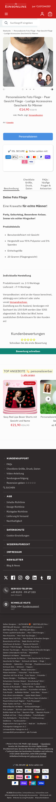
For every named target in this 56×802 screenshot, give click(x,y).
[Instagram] (20, 577)
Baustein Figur (28, 712)
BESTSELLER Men (40, 624)
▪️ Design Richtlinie (13, 506)
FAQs (13, 606)
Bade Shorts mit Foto (30, 641)
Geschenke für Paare (11, 661)
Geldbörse (7, 721)
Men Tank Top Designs (26, 635)
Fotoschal (23, 672)
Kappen (29, 667)
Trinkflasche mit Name (27, 678)
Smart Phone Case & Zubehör (35, 698)
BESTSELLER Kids (10, 630)
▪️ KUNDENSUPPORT (16, 458)
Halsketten (18, 664)
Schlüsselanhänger (32, 706)
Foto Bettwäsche (10, 718)
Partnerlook (25, 655)
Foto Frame (27, 704)
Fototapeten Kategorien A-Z (14, 726)
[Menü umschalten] (6, 14)
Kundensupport (31, 606)
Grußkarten (41, 723)
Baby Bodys (40, 687)
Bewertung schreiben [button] (28, 351)
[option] (28, 62)
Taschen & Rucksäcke (11, 687)
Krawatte (10, 122)
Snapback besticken (11, 670)
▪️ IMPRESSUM (12, 551)
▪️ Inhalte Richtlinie (14, 502)
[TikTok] (49, 577)
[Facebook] (13, 577)
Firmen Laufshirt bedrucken (14, 632)
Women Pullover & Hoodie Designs (36, 650)
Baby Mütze (8, 689)
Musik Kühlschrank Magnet (14, 701)
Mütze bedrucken (28, 670)
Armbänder (7, 664)
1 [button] (22, 89)
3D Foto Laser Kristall (24, 709)
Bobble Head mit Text (11, 712)
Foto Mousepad (33, 701)
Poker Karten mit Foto (12, 704)
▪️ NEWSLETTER (13, 559)
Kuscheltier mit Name (37, 689)
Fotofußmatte (39, 715)
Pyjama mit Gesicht (30, 644)
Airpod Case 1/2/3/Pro (12, 698)
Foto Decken (24, 718)
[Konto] (42, 12)
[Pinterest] (27, 577)
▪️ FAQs (7, 464)
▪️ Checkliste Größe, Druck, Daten (21, 468)
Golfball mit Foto (9, 715)
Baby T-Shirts (28, 687)
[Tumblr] (42, 577)
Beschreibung (11, 188)
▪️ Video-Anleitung (13, 473)
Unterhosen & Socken (12, 644)
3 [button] (30, 89)
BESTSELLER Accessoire (32, 627)
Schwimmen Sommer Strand (14, 681)
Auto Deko (35, 692)
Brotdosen (7, 684)
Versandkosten (36, 115)
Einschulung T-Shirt (36, 681)
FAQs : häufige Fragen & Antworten (45, 184)
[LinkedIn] (34, 577)
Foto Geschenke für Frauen (39, 658)
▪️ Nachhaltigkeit (12, 520)
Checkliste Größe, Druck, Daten (28, 184)
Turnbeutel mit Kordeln (31, 684)
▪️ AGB (7, 496)
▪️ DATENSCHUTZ (13, 529)
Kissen (44, 692)
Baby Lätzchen (21, 689)
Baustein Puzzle (42, 712)
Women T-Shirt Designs (12, 647)
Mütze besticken (9, 672)
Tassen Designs (9, 678)
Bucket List (39, 709)
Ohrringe (28, 664)
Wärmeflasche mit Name (13, 706)
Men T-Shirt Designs (35, 632)
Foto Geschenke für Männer (14, 658)
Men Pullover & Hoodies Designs (36, 638)
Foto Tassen (30, 675)
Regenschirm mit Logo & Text (14, 723)
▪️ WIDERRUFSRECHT (16, 544)
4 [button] (33, 89)
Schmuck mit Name (29, 661)
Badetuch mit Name (11, 655)
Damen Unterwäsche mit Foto (15, 652)
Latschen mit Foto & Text (13, 675)
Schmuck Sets (8, 667)
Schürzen (20, 667)
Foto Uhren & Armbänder (13, 695)
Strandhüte (33, 652)
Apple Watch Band (32, 695)
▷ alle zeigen (28, 375)
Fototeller (41, 675)
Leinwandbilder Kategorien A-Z (15, 729)
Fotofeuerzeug (37, 718)
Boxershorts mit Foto (11, 641)
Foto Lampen (8, 709)
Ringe (42, 661)
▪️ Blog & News (11, 565)
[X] (6, 577)
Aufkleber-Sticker (22, 692)
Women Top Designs (11, 650)
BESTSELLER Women (11, 627)
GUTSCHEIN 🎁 (25, 624)
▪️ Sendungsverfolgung (15, 478)
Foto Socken (34, 672)
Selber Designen (9, 624)
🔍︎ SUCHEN (9, 487)
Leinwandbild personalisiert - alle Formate (20, 732)
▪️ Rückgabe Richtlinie (15, 511)
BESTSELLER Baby (27, 630)
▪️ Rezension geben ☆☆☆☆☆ (19, 482)
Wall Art (32, 723)
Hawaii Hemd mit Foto (12, 638)
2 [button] (26, 89)
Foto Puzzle (8, 692)
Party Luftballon (25, 715)
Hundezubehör (20, 721)
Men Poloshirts (9, 635)
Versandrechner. (18, 302)
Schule (16, 684)
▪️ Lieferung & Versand (15, 516)
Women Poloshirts (31, 647)
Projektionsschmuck (42, 664)
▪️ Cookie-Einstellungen (16, 535)
